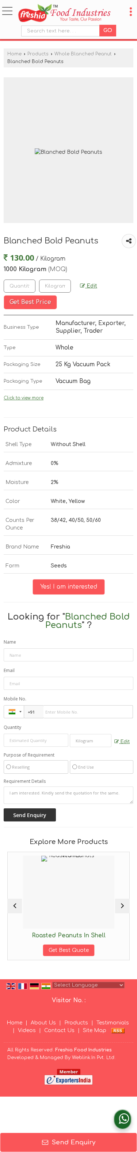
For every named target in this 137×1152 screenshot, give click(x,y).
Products (38, 53)
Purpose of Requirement (29, 755)
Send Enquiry (72, 1142)
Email (9, 670)
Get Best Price (30, 302)
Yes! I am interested (68, 586)
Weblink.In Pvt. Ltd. (93, 1057)
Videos (27, 1030)
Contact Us (59, 1030)
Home (14, 53)
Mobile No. (15, 699)
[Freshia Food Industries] (64, 13)
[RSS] (118, 1030)
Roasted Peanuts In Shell (57, 935)
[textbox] (62, 31)
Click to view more (23, 398)
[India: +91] (14, 711)
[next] (122, 906)
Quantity (12, 727)
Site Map (94, 1030)
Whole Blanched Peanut (83, 53)
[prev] (14, 906)
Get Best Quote (57, 950)
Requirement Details (25, 781)
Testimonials (112, 1023)
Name (10, 642)
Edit (91, 286)
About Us (43, 1023)
